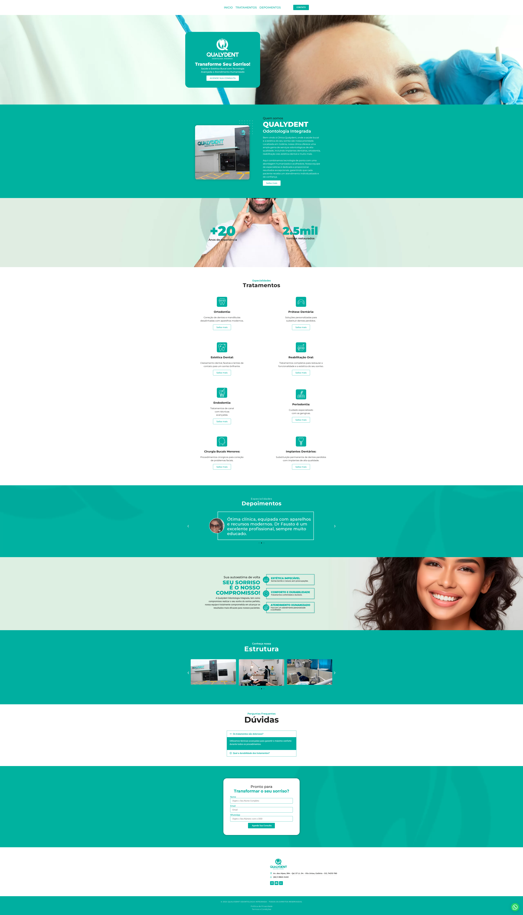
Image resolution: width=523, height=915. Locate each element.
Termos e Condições (261, 909)
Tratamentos (246, 7)
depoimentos (270, 7)
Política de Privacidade (261, 906)
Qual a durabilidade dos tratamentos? (251, 753)
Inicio (228, 7)
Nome (233, 797)
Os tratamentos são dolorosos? (248, 734)
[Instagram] (272, 883)
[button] (188, 526)
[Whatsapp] (281, 883)
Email (233, 806)
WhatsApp (235, 815)
